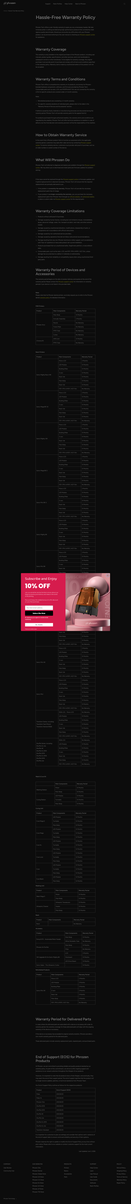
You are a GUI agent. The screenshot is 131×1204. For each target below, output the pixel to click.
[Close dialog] (107, 575)
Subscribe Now (39, 613)
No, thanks (39, 625)
